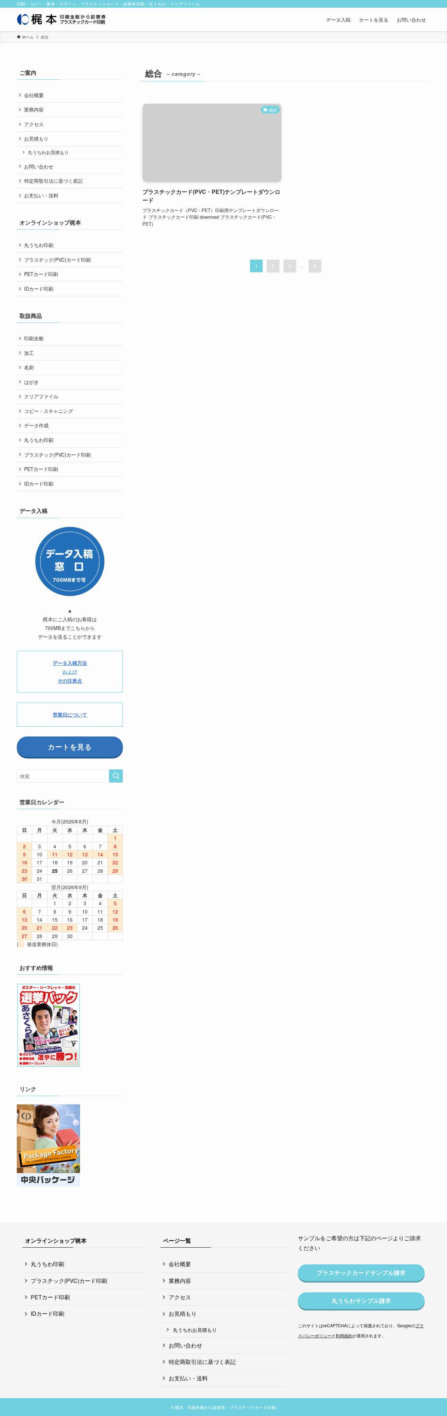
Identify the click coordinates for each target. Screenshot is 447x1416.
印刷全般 (34, 338)
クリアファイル (41, 396)
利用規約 (344, 1335)
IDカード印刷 (38, 288)
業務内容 (34, 109)
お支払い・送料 (41, 195)
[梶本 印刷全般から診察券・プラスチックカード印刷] (62, 19)
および (70, 671)
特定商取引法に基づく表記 (53, 180)
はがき (31, 381)
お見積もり (36, 138)
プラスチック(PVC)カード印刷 (57, 259)
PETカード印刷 (41, 273)
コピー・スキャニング (48, 410)
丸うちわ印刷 (38, 244)
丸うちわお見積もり (48, 152)
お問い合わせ (38, 166)
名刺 (29, 367)
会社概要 (34, 95)
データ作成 (36, 425)
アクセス (34, 124)
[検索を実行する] (116, 776)
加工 (29, 352)
